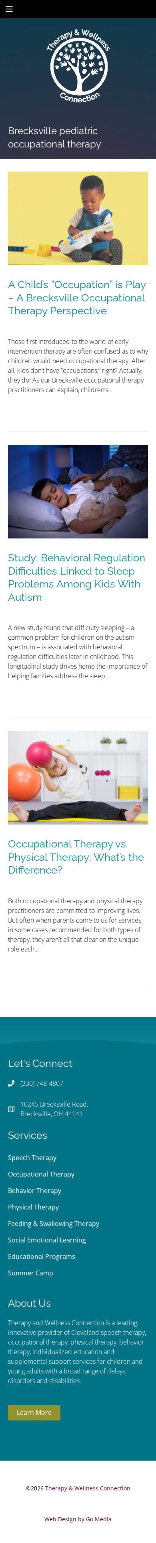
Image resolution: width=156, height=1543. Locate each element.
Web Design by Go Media (78, 1519)
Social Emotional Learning (47, 1240)
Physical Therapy (33, 1207)
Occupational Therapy (41, 1174)
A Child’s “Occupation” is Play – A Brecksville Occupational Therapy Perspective (77, 297)
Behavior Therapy (34, 1190)
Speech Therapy (32, 1157)
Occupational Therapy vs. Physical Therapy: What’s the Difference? (76, 857)
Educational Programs (41, 1256)
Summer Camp (30, 1273)
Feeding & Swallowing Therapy (53, 1223)
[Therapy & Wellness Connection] (78, 38)
